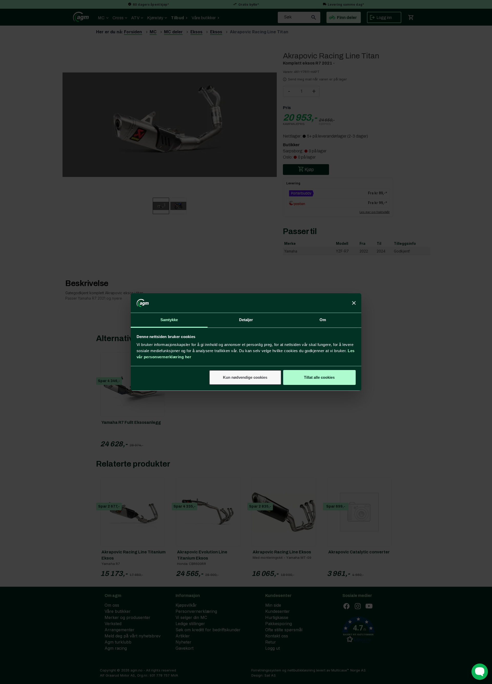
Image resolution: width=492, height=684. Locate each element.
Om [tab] (323, 320)
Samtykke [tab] (169, 320)
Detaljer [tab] (246, 320)
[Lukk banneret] (354, 303)
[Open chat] (479, 672)
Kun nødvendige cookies (245, 377)
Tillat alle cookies (319, 377)
